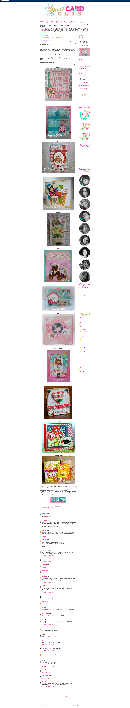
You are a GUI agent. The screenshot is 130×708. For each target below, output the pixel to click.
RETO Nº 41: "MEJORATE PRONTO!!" (84, 364)
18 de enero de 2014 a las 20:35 (48, 657)
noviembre (84, 329)
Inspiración (81, 289)
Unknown (44, 539)
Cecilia (45, 507)
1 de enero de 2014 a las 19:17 (48, 518)
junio (83, 338)
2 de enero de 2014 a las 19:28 (48, 610)
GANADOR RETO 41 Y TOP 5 (84, 350)
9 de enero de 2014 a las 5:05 (48, 631)
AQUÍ (80, 63)
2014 (81, 326)
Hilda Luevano (45, 513)
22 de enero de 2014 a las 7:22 (48, 672)
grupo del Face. (70, 22)
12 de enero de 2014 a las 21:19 (48, 644)
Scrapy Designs (45, 675)
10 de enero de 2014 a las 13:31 (48, 638)
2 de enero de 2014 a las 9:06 (48, 561)
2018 (81, 319)
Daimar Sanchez (45, 570)
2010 (81, 373)
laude (43, 681)
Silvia (43, 669)
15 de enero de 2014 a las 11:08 (48, 650)
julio (82, 336)
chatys (43, 558)
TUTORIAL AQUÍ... (83, 88)
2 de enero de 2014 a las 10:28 (48, 592)
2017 (81, 320)
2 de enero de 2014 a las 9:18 (48, 567)
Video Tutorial (82, 307)
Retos (48, 507)
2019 (81, 317)
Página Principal (53, 17)
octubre (83, 331)
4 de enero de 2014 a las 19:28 (48, 617)
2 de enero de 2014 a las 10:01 (48, 573)
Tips (80, 303)
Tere (80, 301)
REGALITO (81, 293)
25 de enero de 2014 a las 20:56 (48, 686)
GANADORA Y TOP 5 (83, 287)
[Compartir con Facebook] (58, 506)
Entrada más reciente (44, 693)
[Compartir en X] (57, 506)
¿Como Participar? (76, 17)
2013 (81, 367)
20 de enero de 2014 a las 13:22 (48, 666)
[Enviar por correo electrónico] (55, 506)
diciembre (84, 327)
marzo (83, 343)
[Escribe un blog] (56, 506)
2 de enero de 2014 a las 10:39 (48, 598)
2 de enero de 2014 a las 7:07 (48, 555)
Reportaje (81, 295)
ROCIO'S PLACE (45, 613)
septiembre (84, 333)
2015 (81, 324)
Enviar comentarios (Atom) (61, 696)
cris (43, 660)
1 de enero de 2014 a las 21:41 (48, 536)
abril (82, 342)
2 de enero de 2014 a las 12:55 (48, 604)
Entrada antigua (73, 693)
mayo (83, 340)
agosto (83, 335)
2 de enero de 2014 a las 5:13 (48, 548)
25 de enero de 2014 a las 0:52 (48, 678)
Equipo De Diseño (64, 17)
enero (83, 347)
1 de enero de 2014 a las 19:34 (48, 527)
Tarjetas (51, 507)
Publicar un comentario (45, 688)
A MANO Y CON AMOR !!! (84, 356)
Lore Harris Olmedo (46, 646)
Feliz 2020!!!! (82, 37)
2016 (81, 322)
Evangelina (44, 520)
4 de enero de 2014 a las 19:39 (48, 624)
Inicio (59, 693)
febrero (83, 345)
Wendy (43, 607)
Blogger (85, 705)
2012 (81, 369)
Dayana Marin (45, 576)
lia (42, 634)
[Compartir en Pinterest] (59, 506)
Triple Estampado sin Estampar (84, 360)
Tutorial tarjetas (82, 305)
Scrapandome (45, 550)
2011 (81, 371)
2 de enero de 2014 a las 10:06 (48, 582)
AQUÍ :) (80, 69)
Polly (43, 585)
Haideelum (44, 595)
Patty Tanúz (44, 530)
